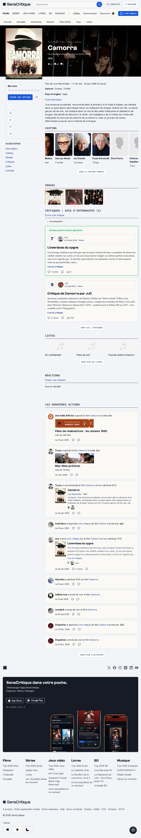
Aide (62, 809)
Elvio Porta (117, 158)
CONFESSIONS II (126, 770)
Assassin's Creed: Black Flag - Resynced (57, 781)
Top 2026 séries (34, 765)
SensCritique (53, 42)
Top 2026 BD (101, 765)
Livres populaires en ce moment (82, 784)
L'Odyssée (8, 774)
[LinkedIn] (131, 668)
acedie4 (59, 609)
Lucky (29, 774)
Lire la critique (55, 266)
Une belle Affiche (64, 415)
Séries (30, 760)
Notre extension (50, 809)
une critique (84, 523)
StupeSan (60, 624)
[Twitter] (109, 668)
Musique (123, 760)
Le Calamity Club (80, 770)
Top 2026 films (10, 765)
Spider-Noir (32, 770)
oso (66, 237)
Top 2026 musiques (127, 765)
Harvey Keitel (62, 158)
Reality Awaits (124, 774)
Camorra (77, 42)
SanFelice (60, 523)
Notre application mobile (27, 809)
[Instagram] (120, 668)
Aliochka (60, 579)
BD (96, 760)
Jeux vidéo (56, 760)
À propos (8, 809)
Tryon (58, 450)
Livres (76, 760)
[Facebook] (114, 668)
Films (62, 42)
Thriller (67, 88)
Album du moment (126, 779)
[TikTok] (125, 668)
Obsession (8, 770)
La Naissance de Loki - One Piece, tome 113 (103, 778)
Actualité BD (100, 785)
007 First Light (55, 773)
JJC (66, 283)
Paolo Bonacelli (100, 158)
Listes (50, 335)
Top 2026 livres (79, 765)
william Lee (61, 594)
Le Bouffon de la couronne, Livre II (80, 776)
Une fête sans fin (103, 770)
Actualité (7, 779)
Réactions (52, 375)
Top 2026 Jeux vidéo (56, 767)
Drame (69, 42)
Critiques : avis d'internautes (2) (73, 210)
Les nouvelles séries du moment (36, 781)
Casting (51, 128)
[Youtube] (136, 668)
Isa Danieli (79, 158)
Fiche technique (53, 99)
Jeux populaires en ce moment (58, 790)
